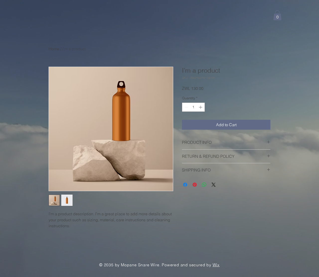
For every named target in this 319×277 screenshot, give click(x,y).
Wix (216, 264)
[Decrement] (186, 107)
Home (54, 48)
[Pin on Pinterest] (195, 185)
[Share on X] (214, 185)
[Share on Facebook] (185, 185)
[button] (277, 15)
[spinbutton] (193, 107)
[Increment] (201, 107)
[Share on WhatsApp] (204, 185)
